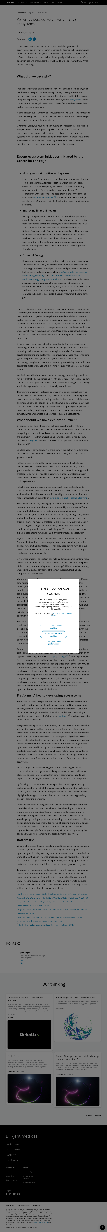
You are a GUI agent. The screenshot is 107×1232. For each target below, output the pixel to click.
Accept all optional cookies (53, 627)
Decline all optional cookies (53, 634)
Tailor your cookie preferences (53, 642)
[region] (53, 616)
